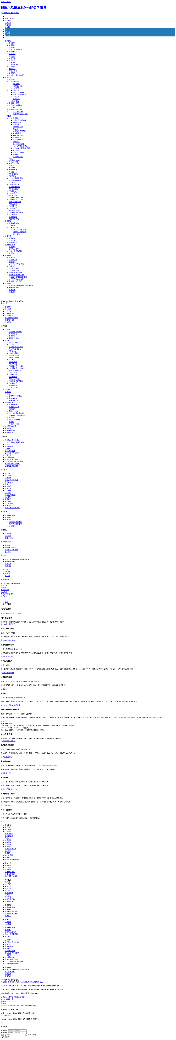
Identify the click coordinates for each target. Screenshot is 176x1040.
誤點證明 (12, 107)
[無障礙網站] (13, 997)
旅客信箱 (12, 262)
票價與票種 (17, 137)
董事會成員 (13, 52)
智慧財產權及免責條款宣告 (26, 982)
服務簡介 (12, 247)
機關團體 (16, 84)
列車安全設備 (6, 613)
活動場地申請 (14, 270)
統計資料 (12, 67)
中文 (6, 29)
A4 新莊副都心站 (15, 180)
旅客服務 (8, 255)
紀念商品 (8, 517)
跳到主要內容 (6, 2)
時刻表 (15, 129)
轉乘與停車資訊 (14, 161)
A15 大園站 (13, 204)
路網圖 (15, 118)
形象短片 (12, 62)
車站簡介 (8, 884)
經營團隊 (12, 56)
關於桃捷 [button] (8, 41)
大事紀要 (12, 60)
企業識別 (12, 47)
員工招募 (16, 99)
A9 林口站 (12, 191)
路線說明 (16, 124)
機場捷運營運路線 (19, 120)
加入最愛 (8, 23)
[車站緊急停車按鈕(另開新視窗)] (8, 741)
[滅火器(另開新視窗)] (4, 689)
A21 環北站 (13, 217)
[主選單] (4, 297)
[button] (4, 301)
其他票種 (16, 150)
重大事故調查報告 (15, 109)
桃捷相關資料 (18, 112)
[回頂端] (4, 1003)
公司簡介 (12, 43)
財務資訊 (12, 69)
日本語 (7, 33)
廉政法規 (12, 292)
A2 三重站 (12, 176)
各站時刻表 (17, 133)
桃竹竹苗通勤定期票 (20, 146)
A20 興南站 (13, 215)
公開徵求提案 (14, 103)
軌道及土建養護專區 (16, 75)
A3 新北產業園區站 (16, 178)
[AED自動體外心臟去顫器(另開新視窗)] (11, 705)
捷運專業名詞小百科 (20, 114)
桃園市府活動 (18, 86)
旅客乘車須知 (14, 163)
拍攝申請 (12, 266)
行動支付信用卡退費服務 (18, 277)
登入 (3, 1037)
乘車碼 (15, 154)
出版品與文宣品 (14, 64)
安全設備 (12, 167)
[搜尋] (10, 298)
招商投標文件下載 (19, 230)
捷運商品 (12, 225)
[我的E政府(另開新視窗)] (5, 1001)
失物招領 (8, 27)
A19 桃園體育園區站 (16, 212)
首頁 (6, 602)
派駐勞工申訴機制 (15, 105)
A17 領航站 (13, 208)
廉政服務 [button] (8, 283)
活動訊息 (16, 82)
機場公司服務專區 (15, 251)
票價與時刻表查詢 (19, 131)
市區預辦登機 (10, 245)
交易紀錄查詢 (10, 451)
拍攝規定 (8, 955)
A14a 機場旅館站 (15, 202)
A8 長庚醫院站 (14, 189)
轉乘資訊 (8, 895)
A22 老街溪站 (14, 219)
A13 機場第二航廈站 (16, 200)
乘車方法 (12, 165)
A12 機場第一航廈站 (16, 197)
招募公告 (16, 90)
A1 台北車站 (13, 174)
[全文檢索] (6, 37)
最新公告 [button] (8, 77)
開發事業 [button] (8, 221)
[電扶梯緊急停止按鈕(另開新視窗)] (9, 789)
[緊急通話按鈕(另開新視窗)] (6, 757)
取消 (7, 1037)
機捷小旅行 (13, 242)
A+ (14, 18)
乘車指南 (8, 116)
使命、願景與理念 (15, 49)
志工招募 (16, 97)
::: (5, 16)
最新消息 (12, 79)
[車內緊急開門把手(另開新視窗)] (8, 624)
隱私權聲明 (12, 982)
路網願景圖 (17, 122)
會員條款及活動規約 (16, 275)
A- (11, 18)
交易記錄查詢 (14, 268)
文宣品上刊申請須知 (16, 264)
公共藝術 (12, 238)
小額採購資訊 (14, 101)
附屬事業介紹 (14, 223)
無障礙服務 (13, 169)
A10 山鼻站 (13, 193)
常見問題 (8, 25)
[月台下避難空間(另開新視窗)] (7, 805)
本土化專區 (13, 71)
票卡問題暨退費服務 (16, 279)
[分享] (16, 297)
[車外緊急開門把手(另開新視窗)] (8, 640)
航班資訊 (12, 253)
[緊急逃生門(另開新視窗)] (6, 773)
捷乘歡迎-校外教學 (16, 272)
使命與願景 (9, 834)
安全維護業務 (14, 287)
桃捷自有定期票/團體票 (21, 148)
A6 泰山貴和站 (14, 185)
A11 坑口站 (13, 195)
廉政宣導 (12, 290)
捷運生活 (8, 236)
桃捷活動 (16, 88)
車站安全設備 (16, 613)
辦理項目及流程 (14, 249)
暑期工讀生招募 (18, 92)
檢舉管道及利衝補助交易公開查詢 (21, 285)
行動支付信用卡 (18, 152)
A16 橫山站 (13, 206)
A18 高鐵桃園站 (14, 210)
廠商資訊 (16, 234)
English (7, 31)
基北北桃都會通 (18, 144)
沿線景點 (12, 240)
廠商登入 (39, 982)
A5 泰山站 (12, 182)
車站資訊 (8, 340)
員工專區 (8, 501)
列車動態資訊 (18, 127)
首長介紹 (12, 54)
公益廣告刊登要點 (15, 281)
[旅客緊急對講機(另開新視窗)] (7, 673)
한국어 (7, 35)
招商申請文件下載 (19, 232)
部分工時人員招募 (19, 94)
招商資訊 (16, 227)
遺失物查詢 (13, 260)
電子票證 (16, 142)
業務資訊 (12, 73)
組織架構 (12, 58)
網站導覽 (8, 20)
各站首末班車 (18, 135)
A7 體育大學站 (14, 187)
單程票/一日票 (18, 139)
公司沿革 (12, 45)
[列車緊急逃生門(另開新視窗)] (7, 656)
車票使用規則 (18, 157)
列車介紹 (12, 159)
